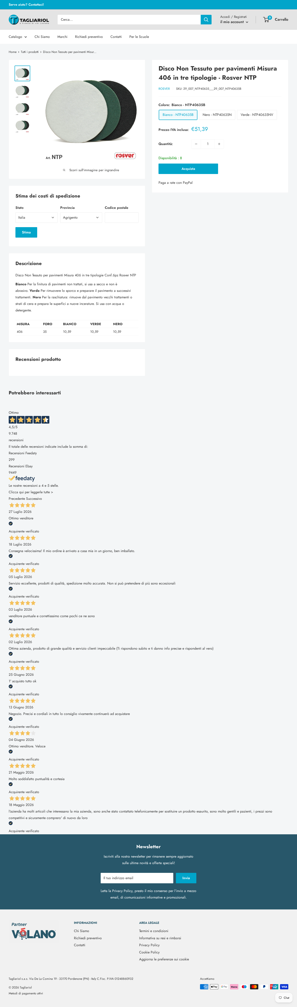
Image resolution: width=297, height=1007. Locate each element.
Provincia (67, 207)
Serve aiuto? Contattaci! (26, 4)
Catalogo (15, 36)
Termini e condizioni (153, 930)
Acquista (188, 168)
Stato (19, 207)
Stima (26, 232)
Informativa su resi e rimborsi (160, 938)
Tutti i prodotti (30, 52)
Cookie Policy (149, 952)
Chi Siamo (42, 36)
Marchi (62, 36)
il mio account (232, 21)
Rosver (164, 88)
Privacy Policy (122, 890)
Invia (186, 877)
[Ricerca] (206, 19)
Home (13, 52)
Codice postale (116, 207)
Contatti (116, 36)
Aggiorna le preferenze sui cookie (164, 959)
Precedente (17, 498)
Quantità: (166, 143)
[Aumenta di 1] (219, 144)
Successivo (34, 498)
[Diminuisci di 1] (196, 144)
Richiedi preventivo (89, 36)
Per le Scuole (139, 36)
